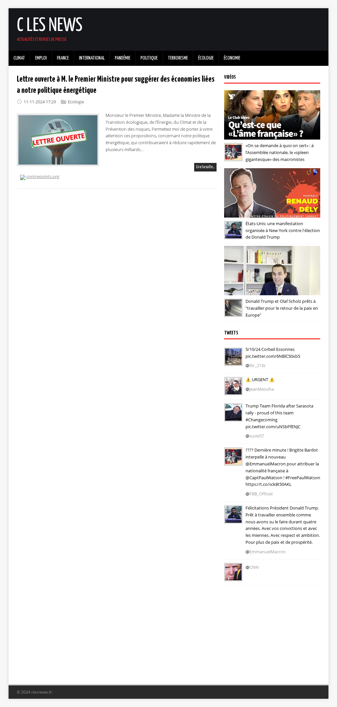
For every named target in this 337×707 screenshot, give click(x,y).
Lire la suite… (205, 167)
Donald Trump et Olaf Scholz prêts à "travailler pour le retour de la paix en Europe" (282, 308)
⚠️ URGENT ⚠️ (260, 379)
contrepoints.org (42, 176)
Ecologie (76, 102)
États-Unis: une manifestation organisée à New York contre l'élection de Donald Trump (283, 230)
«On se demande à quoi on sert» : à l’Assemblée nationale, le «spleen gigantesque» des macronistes (280, 152)
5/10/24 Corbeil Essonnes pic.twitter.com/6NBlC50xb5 (273, 352)
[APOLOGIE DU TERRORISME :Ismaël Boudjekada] (233, 391)
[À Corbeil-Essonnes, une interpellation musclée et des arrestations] (233, 361)
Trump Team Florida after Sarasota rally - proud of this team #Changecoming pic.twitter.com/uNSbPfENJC (279, 416)
